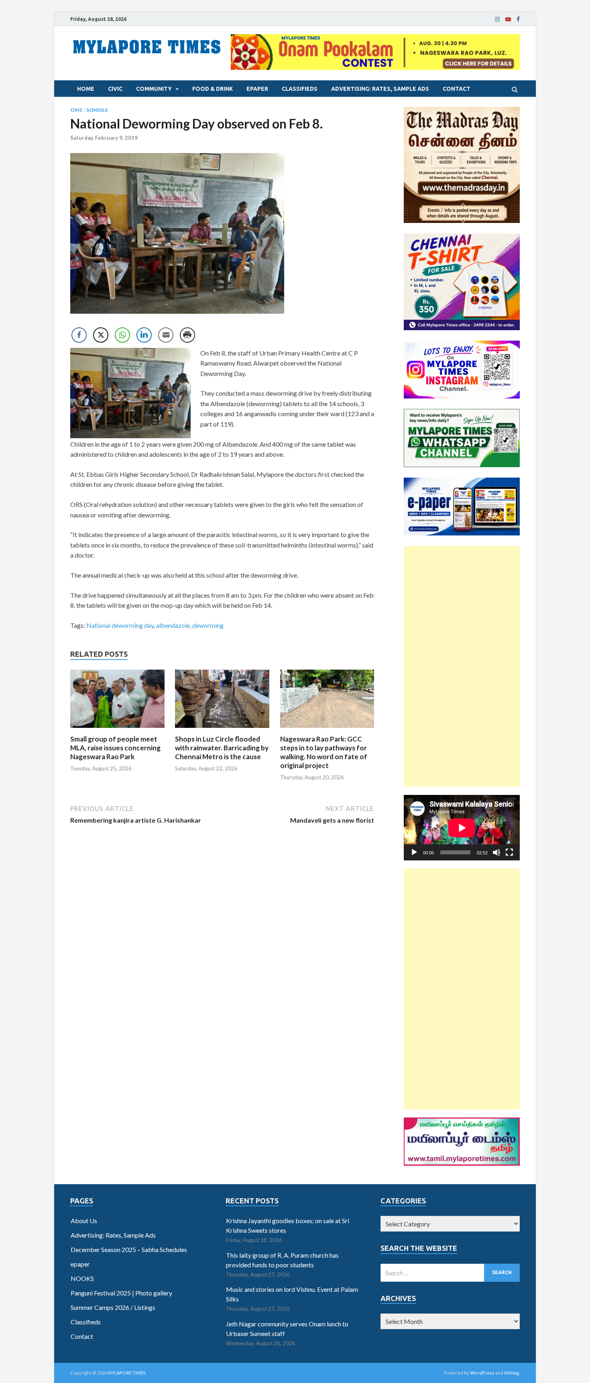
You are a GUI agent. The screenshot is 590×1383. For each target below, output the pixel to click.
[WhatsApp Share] (122, 335)
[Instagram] (497, 19)
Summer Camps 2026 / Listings (113, 1307)
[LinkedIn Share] (144, 335)
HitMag (511, 1372)
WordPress (482, 1372)
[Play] (414, 852)
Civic (115, 89)
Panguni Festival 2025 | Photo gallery (121, 1293)
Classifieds (299, 89)
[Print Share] (187, 335)
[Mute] (496, 852)
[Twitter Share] (100, 335)
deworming (208, 625)
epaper (257, 89)
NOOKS (82, 1278)
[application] (462, 827)
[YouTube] (508, 19)
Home (85, 89)
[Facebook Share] (79, 335)
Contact (456, 89)
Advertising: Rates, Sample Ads (380, 89)
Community (154, 89)
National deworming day (120, 625)
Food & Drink (212, 89)
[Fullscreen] (509, 852)
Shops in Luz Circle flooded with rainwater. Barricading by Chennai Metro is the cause (222, 748)
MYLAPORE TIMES (127, 1372)
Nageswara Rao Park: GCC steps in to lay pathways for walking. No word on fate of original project (323, 752)
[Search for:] (450, 1273)
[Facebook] (518, 19)
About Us (84, 1220)
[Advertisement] (462, 666)
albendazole (173, 625)
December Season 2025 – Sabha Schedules (129, 1249)
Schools (97, 110)
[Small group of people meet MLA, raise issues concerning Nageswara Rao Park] (117, 729)
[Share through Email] (165, 335)
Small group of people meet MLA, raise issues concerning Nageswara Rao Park (115, 748)
